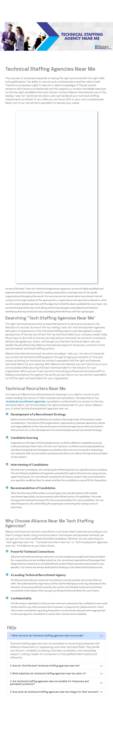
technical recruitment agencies (26, 401)
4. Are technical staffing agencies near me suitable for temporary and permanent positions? (49, 682)
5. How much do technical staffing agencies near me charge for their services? (54, 692)
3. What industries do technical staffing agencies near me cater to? (48, 673)
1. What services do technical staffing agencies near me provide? (47, 635)
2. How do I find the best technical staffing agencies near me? (45, 666)
